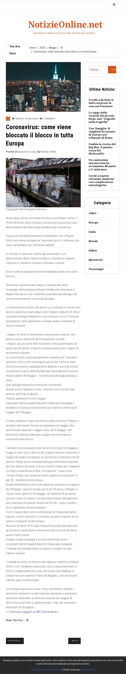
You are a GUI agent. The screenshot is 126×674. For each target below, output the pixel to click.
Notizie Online (48, 152)
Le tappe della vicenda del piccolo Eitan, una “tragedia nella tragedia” (102, 117)
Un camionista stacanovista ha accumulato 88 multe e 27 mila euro (102, 164)
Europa (93, 222)
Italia (92, 231)
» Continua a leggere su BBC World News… (32, 612)
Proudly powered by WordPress (45, 670)
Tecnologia (31, 118)
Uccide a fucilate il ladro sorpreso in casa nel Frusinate (101, 103)
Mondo (20, 118)
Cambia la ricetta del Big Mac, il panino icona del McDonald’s (102, 149)
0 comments (48, 118)
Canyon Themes (88, 670)
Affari (92, 213)
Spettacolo (96, 259)
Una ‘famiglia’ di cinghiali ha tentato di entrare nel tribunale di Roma (102, 133)
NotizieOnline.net (65, 25)
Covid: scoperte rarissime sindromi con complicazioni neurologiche (101, 180)
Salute (93, 250)
